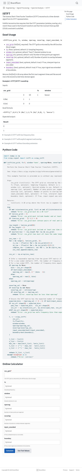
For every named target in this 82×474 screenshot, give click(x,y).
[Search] (77, 3)
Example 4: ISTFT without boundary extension (21, 143)
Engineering (10, 8)
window (7, 393)
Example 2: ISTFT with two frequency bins (19, 135)
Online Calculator (71, 19)
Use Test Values (24, 451)
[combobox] (77, 3)
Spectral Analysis (37, 8)
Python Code (70, 16)
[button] (4, 8)
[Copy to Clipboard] (60, 154)
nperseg (7, 405)
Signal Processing (23, 8)
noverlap (7, 416)
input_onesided (10, 427)
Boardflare (42, 470)
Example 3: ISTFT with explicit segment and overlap (23, 139)
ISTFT (48, 8)
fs (5, 382)
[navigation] (65, 8)
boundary (7, 438)
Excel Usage (70, 14)
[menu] (4, 3)
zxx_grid (8, 371)
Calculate (9, 451)
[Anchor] (17, 34)
